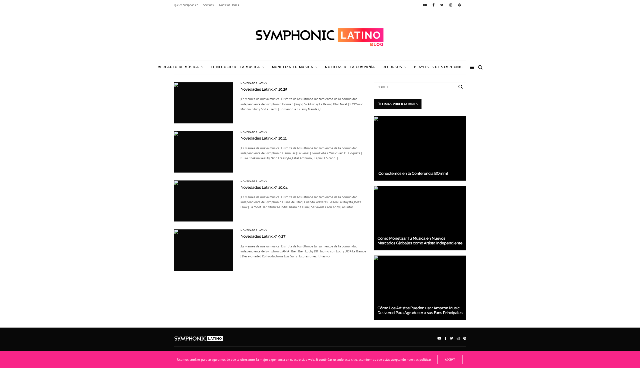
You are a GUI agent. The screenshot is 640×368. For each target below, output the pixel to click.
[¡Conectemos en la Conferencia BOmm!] (420, 148)
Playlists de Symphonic (438, 67)
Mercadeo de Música (178, 67)
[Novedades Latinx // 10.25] (203, 103)
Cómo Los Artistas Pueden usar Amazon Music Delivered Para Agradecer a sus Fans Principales (420, 310)
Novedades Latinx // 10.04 (264, 187)
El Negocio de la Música (235, 67)
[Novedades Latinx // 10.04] (203, 201)
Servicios (208, 5)
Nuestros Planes (229, 5)
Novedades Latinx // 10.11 (263, 138)
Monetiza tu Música (292, 67)
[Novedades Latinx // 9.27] (203, 250)
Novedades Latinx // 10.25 (263, 89)
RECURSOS (392, 67)
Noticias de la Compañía (350, 67)
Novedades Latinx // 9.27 (263, 236)
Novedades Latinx (253, 83)
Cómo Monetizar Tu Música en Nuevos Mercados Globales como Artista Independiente (420, 240)
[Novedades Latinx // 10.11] (203, 152)
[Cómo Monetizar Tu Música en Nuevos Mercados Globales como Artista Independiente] (420, 218)
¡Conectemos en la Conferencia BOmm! (413, 173)
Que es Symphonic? (186, 5)
